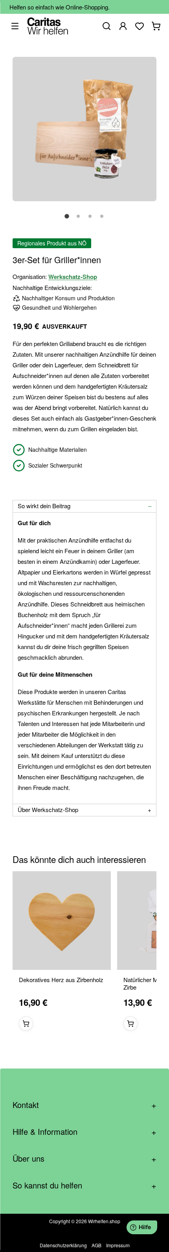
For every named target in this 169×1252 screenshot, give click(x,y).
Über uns (84, 1158)
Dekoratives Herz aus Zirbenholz (61, 980)
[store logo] (48, 26)
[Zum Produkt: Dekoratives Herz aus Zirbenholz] (62, 920)
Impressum (118, 1245)
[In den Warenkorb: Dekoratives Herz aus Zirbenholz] (26, 1023)
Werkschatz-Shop (72, 276)
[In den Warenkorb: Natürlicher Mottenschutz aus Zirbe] (130, 1023)
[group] (84, 954)
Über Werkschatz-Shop (48, 809)
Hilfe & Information (84, 1131)
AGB (96, 1245)
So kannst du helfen (84, 1185)
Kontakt (84, 1105)
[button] (67, 220)
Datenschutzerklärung (63, 1245)
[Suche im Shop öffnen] (106, 26)
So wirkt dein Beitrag (44, 506)
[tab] (84, 506)
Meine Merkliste (139, 26)
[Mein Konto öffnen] (123, 26)
